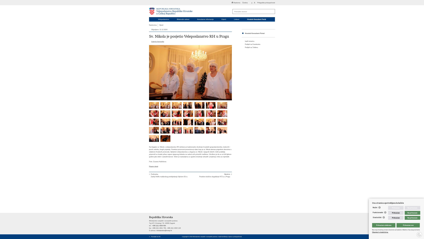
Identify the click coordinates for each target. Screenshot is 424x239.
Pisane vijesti (153, 166)
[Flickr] (274, 237)
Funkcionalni (378, 212)
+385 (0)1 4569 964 (159, 225)
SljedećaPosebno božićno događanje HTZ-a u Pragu (214, 175)
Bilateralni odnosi (183, 19)
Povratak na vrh (155, 236)
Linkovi (236, 19)
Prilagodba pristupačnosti (266, 3)
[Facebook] (263, 237)
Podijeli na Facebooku (252, 44)
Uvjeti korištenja (223, 236)
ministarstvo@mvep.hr (164, 230)
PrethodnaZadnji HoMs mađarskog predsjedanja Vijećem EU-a (169, 175)
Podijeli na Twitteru (251, 47)
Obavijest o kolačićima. (380, 232)
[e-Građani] (158, 2)
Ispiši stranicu (249, 41)
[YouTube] (270, 237)
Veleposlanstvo (163, 19)
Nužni (375, 207)
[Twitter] (267, 237)
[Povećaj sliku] (190, 72)
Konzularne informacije (205, 19)
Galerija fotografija (157, 41)
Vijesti (223, 19)
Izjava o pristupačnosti (235, 236)
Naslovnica (153, 25)
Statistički (377, 217)
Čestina (245, 3)
